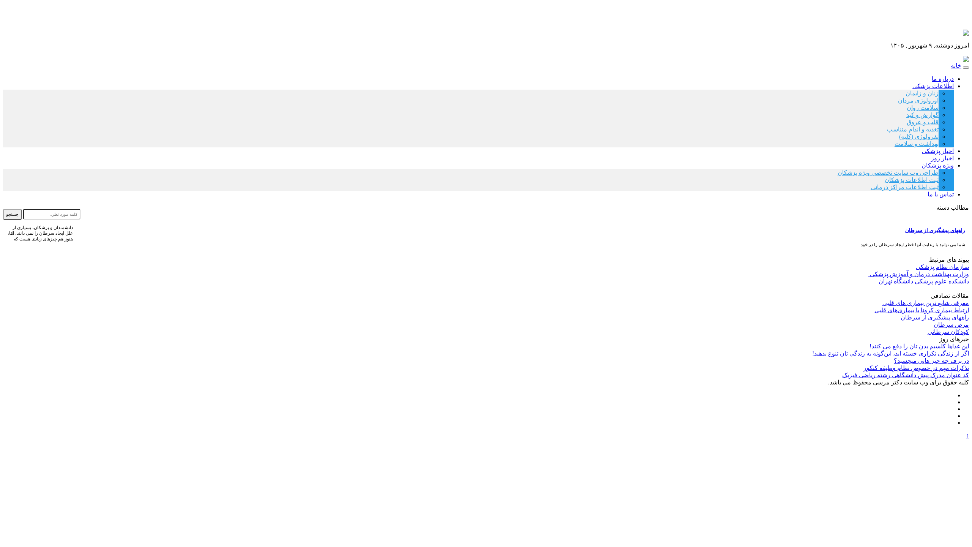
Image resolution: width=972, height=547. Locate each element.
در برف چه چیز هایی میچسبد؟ (931, 360)
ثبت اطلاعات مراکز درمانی (905, 187)
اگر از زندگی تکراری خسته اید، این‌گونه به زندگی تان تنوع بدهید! (890, 353)
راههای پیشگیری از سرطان (935, 230)
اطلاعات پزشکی (933, 86)
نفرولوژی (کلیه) (919, 136)
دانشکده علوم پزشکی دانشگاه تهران (924, 281)
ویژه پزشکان (938, 165)
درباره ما (943, 79)
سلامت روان (923, 107)
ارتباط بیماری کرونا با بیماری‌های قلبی (921, 310)
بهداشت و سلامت (917, 144)
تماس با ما (941, 194)
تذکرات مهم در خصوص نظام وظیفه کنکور (916, 368)
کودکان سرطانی (948, 332)
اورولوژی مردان (918, 100)
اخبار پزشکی (938, 151)
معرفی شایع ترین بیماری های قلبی (925, 303)
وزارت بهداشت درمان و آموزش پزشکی (918, 274)
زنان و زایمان (922, 93)
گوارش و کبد (922, 115)
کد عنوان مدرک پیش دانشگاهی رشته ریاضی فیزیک (905, 375)
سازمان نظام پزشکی (942, 267)
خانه (956, 65)
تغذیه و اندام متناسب (913, 129)
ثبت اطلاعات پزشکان (912, 180)
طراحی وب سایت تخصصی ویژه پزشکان (888, 172)
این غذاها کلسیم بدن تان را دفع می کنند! (919, 346)
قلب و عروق (923, 122)
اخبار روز (942, 158)
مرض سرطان (951, 324)
